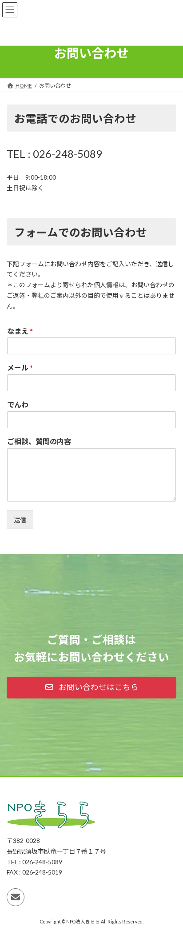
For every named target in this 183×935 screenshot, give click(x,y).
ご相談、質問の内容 (39, 441)
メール (20, 367)
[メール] (15, 897)
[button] (91, 687)
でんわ (17, 404)
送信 (20, 520)
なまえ (20, 331)
